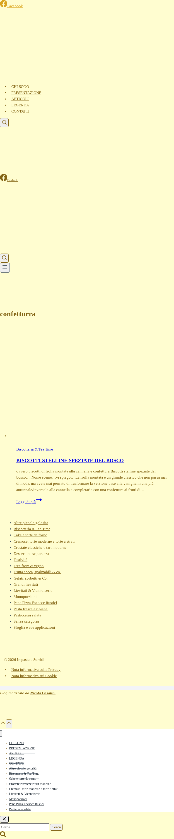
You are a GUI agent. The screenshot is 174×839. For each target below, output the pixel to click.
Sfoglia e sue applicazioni (34, 627)
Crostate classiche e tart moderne (40, 547)
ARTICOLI (20, 99)
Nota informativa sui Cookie (34, 676)
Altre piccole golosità (31, 523)
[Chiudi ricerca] (4, 819)
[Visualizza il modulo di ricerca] (4, 122)
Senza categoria (26, 621)
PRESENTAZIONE (26, 93)
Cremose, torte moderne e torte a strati (44, 541)
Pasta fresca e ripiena (31, 609)
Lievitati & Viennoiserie (33, 590)
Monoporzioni (25, 596)
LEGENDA (20, 105)
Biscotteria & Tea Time (34, 449)
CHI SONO (20, 86)
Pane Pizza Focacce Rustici (35, 603)
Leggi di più (29, 502)
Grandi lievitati (26, 584)
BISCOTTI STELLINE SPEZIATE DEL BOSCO (70, 460)
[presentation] (91, 381)
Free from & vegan (29, 566)
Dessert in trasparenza (31, 553)
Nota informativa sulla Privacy (35, 670)
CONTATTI (20, 111)
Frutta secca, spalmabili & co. (37, 572)
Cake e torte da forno (30, 535)
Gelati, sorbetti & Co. (31, 578)
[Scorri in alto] (3, 724)
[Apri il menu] (5, 267)
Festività (20, 560)
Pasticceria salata (27, 615)
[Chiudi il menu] (1, 733)
